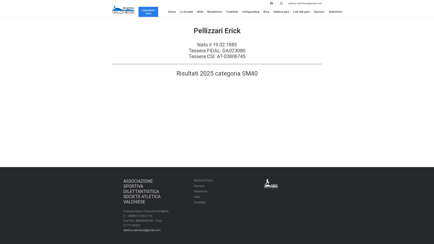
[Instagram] (281, 3)
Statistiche (200, 191)
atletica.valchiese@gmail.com (142, 230)
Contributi (200, 202)
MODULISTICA (203, 180)
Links (197, 196)
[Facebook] (271, 3)
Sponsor (199, 186)
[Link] (123, 9)
